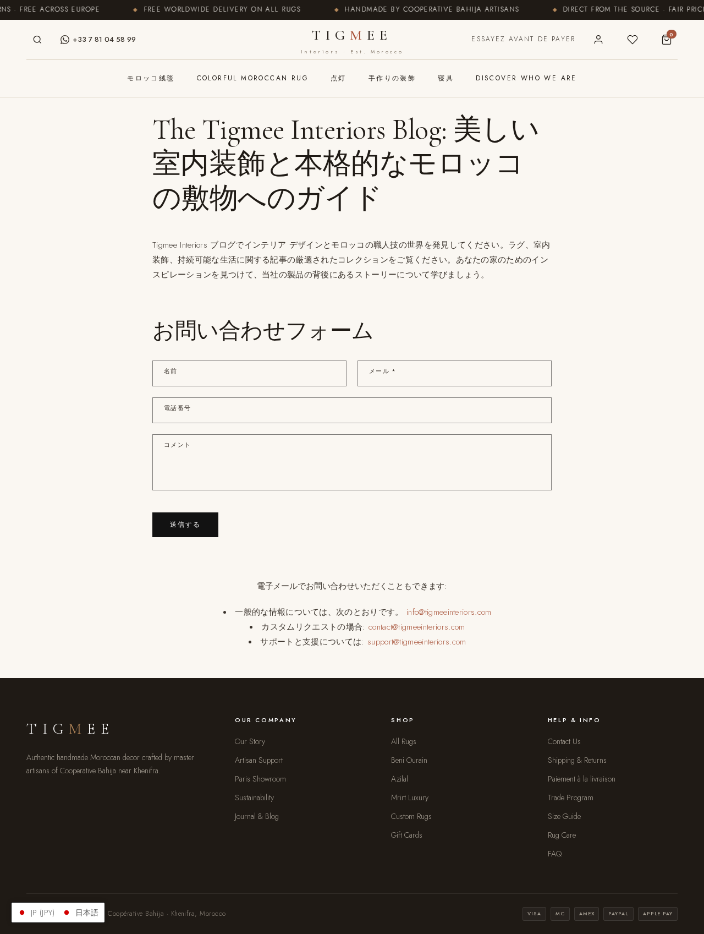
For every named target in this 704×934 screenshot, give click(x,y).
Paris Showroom (260, 778)
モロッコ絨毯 (150, 78)
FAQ (555, 853)
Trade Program (570, 797)
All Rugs (403, 741)
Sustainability (254, 797)
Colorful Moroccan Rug (253, 78)
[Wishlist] (633, 40)
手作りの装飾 (392, 78)
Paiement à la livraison (581, 778)
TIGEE (352, 40)
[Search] (37, 40)
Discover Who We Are (526, 78)
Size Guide (564, 816)
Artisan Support (259, 760)
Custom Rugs (411, 816)
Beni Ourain (409, 760)
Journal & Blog (257, 816)
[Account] (598, 40)
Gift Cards (406, 834)
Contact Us (564, 741)
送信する (185, 524)
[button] (58, 912)
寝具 (446, 78)
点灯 (338, 78)
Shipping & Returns (577, 760)
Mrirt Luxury (409, 797)
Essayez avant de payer (523, 39)
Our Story (250, 741)
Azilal (399, 778)
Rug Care (562, 834)
